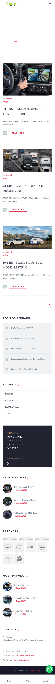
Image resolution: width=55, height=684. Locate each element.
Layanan (9, 400)
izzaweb (9, 98)
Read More (18, 133)
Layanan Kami (12, 407)
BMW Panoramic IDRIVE (22, 328)
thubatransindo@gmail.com (23, 656)
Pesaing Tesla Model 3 (22, 611)
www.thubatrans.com (22, 660)
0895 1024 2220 (19, 651)
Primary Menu (50, 4)
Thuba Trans (35, 670)
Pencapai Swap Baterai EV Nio (24, 369)
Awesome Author (16, 458)
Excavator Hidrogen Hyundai (23, 338)
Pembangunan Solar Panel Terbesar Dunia (28, 359)
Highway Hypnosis (21, 585)
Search (49, 305)
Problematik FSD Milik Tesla (23, 349)
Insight (5, 102)
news (5, 178)
